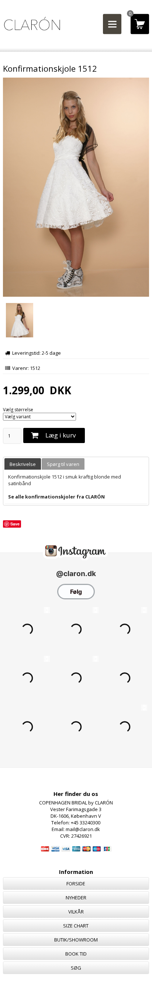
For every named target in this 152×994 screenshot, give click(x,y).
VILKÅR (76, 911)
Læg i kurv (60, 435)
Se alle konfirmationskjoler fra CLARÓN (56, 496)
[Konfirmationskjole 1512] (76, 295)
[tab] (22, 464)
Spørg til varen (63, 464)
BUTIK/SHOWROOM (76, 939)
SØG (76, 967)
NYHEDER (76, 897)
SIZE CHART (76, 925)
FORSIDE (75, 883)
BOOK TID (76, 953)
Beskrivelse (23, 464)
